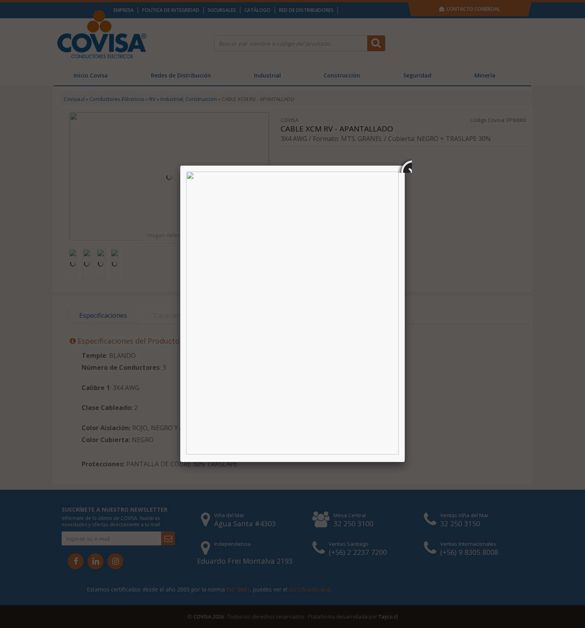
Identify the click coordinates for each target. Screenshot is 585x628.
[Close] (405, 165)
